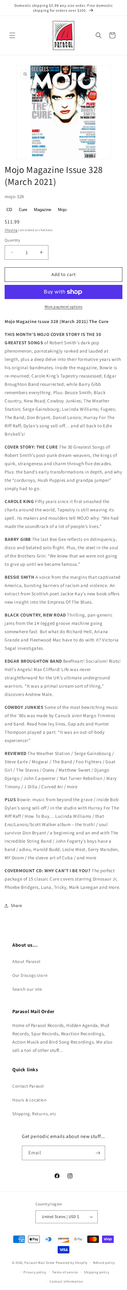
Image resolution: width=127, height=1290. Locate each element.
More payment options (64, 306)
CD (9, 209)
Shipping (11, 230)
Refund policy (104, 1262)
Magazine (42, 209)
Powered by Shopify (72, 1262)
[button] (12, 35)
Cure (23, 209)
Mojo (62, 209)
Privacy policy (34, 1272)
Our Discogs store (29, 975)
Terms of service (65, 1272)
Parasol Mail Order (39, 1262)
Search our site (27, 989)
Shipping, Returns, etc (34, 1113)
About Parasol (26, 961)
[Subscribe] (98, 1153)
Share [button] (16, 905)
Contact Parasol (28, 1086)
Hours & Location (29, 1100)
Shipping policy (96, 1272)
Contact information (66, 1281)
